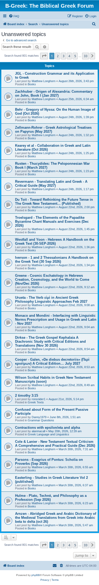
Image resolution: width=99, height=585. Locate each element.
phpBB (35, 575)
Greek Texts (36, 402)
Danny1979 (39, 417)
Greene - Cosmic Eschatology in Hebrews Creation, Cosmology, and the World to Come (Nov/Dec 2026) (52, 279)
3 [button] (63, 55)
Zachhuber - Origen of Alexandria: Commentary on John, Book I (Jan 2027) (53, 93)
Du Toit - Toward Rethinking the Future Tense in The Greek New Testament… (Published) (54, 202)
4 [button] (69, 55)
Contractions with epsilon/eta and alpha (47, 428)
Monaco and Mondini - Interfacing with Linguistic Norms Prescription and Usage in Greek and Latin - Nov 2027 (55, 319)
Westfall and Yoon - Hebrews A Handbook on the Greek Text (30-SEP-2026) (54, 241)
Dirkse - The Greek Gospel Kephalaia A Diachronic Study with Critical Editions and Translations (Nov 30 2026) (50, 341)
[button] (44, 56)
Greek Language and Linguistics (48, 434)
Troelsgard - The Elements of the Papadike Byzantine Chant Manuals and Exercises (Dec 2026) (52, 221)
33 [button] (85, 55)
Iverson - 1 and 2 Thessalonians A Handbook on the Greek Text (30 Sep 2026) (54, 260)
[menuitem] (14, 16)
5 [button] (75, 55)
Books (32, 84)
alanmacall (38, 431)
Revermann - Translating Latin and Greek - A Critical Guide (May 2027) (51, 183)
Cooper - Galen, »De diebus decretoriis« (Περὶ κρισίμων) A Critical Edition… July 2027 (52, 361)
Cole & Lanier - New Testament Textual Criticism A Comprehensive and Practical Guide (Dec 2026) (55, 444)
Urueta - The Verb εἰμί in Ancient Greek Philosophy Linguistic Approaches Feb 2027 (51, 299)
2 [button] (58, 55)
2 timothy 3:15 (26, 396)
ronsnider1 (38, 399)
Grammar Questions (41, 420)
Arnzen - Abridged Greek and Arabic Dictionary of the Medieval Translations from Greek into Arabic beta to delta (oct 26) (55, 518)
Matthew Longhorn (43, 81)
